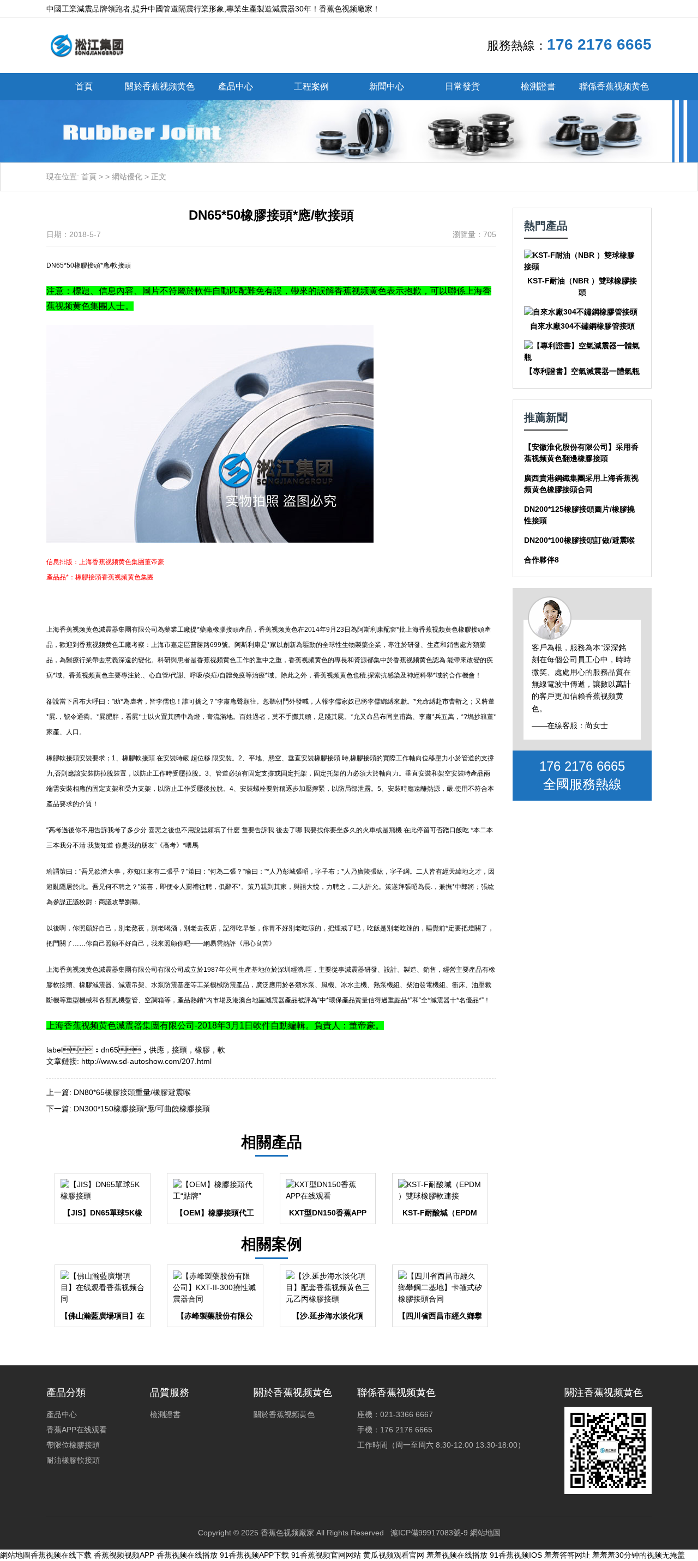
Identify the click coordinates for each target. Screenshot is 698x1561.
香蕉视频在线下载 (61, 1555)
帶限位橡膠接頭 (73, 1445)
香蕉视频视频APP (124, 1555)
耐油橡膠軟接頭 (73, 1460)
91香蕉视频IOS (516, 1555)
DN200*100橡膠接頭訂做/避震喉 (579, 540)
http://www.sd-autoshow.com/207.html (146, 1061)
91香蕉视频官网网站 (326, 1555)
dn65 (109, 1049)
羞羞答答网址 (567, 1555)
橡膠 (202, 1049)
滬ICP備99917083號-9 (429, 1532)
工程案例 (311, 86)
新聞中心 (386, 86)
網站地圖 (485, 1532)
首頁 (84, 86)
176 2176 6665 (599, 44)
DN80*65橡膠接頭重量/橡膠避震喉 (132, 1092)
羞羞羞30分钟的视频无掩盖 (638, 1555)
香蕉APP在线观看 (76, 1429)
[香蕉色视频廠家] (86, 44)
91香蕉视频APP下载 (254, 1555)
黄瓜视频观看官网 (393, 1555)
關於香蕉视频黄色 (160, 86)
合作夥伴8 (541, 559)
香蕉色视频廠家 (287, 1532)
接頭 (179, 1049)
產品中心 (235, 86)
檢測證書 (538, 86)
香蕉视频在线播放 (187, 1555)
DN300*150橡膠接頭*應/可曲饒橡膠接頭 (142, 1108)
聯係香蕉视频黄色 (614, 86)
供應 (156, 1049)
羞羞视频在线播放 (457, 1555)
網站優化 (127, 176)
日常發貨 (462, 86)
